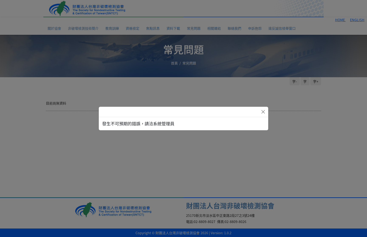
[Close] (263, 111)
